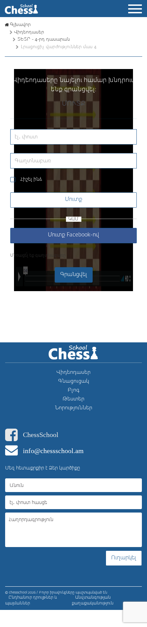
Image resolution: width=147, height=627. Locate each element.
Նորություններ (73, 407)
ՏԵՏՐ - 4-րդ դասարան (43, 39)
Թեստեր (73, 398)
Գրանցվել (73, 274)
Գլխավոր (20, 25)
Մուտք (73, 199)
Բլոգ (74, 390)
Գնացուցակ (73, 381)
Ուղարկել (123, 558)
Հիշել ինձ (31, 179)
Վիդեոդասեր (29, 32)
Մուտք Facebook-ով (73, 235)
